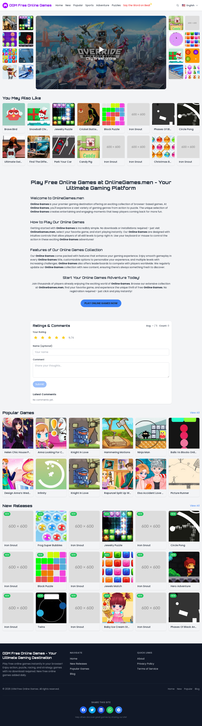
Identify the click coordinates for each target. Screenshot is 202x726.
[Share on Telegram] (118, 709)
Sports (89, 5)
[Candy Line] (10, 39)
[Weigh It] (26, 55)
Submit (39, 384)
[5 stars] (63, 338)
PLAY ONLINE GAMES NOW (101, 303)
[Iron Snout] (192, 23)
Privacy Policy (145, 664)
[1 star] (36, 338)
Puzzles (116, 5)
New (68, 5)
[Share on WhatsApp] (109, 709)
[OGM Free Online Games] (5, 5)
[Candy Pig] (176, 23)
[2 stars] (42, 338)
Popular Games (79, 669)
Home (59, 5)
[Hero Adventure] (26, 39)
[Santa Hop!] (10, 72)
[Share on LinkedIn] (101, 709)
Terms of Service (147, 669)
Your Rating (39, 332)
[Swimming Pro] (176, 72)
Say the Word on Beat (136, 5)
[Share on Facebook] (83, 709)
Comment (38, 359)
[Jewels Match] (192, 39)
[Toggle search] (178, 5)
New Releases (78, 664)
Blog (72, 674)
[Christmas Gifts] (192, 72)
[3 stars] (49, 338)
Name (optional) (42, 346)
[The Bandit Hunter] (10, 23)
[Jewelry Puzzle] (26, 23)
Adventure (102, 5)
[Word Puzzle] (192, 55)
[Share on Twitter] (92, 709)
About (141, 658)
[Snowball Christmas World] (176, 55)
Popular (78, 5)
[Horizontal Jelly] (10, 55)
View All (194, 412)
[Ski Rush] (26, 72)
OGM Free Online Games (30, 5)
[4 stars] (56, 338)
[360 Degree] (176, 39)
